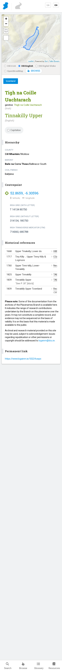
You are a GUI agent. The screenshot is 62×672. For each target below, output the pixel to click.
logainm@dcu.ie (47, 340)
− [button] (6, 24)
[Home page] (6, 6)
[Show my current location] (6, 37)
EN (56, 5)
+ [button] (6, 19)
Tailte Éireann (54, 61)
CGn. (55, 256)
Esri (46, 61)
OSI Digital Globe (47, 66)
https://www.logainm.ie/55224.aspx (23, 358)
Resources (54, 668)
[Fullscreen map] (6, 30)
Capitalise (15, 130)
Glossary (38, 668)
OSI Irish (11, 66)
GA (48, 5)
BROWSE (35, 70)
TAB (55, 274)
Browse (23, 668)
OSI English (27, 66)
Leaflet (31, 61)
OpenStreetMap (15, 71)
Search (7, 668)
